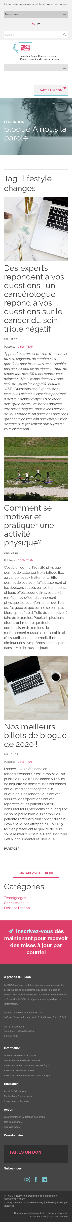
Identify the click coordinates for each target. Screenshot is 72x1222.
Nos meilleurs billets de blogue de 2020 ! (35, 735)
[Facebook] (36, 1179)
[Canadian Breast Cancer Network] (36, 51)
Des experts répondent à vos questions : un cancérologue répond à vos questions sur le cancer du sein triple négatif (34, 298)
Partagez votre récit (36, 873)
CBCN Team (25, 346)
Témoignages (15, 898)
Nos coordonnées (58, 1217)
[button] (64, 34)
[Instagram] (27, 1179)
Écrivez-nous (11, 1036)
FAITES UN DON (51, 90)
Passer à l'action (17, 908)
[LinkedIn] (44, 1179)
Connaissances (16, 903)
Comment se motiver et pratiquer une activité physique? (29, 525)
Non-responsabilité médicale (29, 1213)
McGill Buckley (35, 1203)
